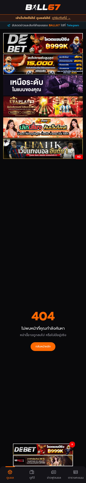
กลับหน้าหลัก (43, 346)
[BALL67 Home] (43, 7)
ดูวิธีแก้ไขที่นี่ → (61, 18)
